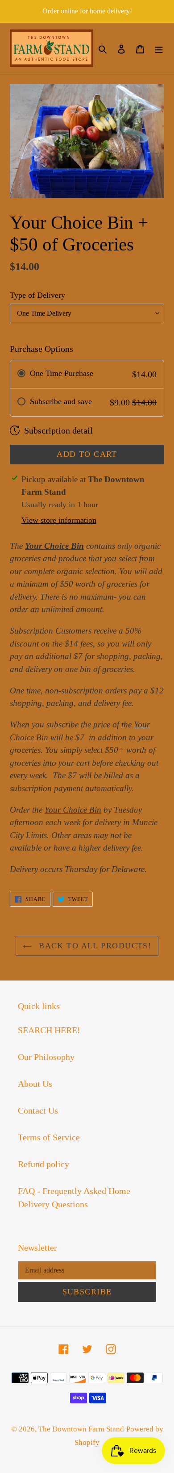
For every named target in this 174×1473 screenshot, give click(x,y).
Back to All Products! (94, 945)
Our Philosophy (46, 1057)
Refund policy (43, 1164)
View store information (58, 520)
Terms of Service (49, 1137)
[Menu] (158, 48)
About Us (35, 1084)
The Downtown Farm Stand (81, 1429)
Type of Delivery (37, 295)
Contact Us (38, 1110)
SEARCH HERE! (49, 1030)
